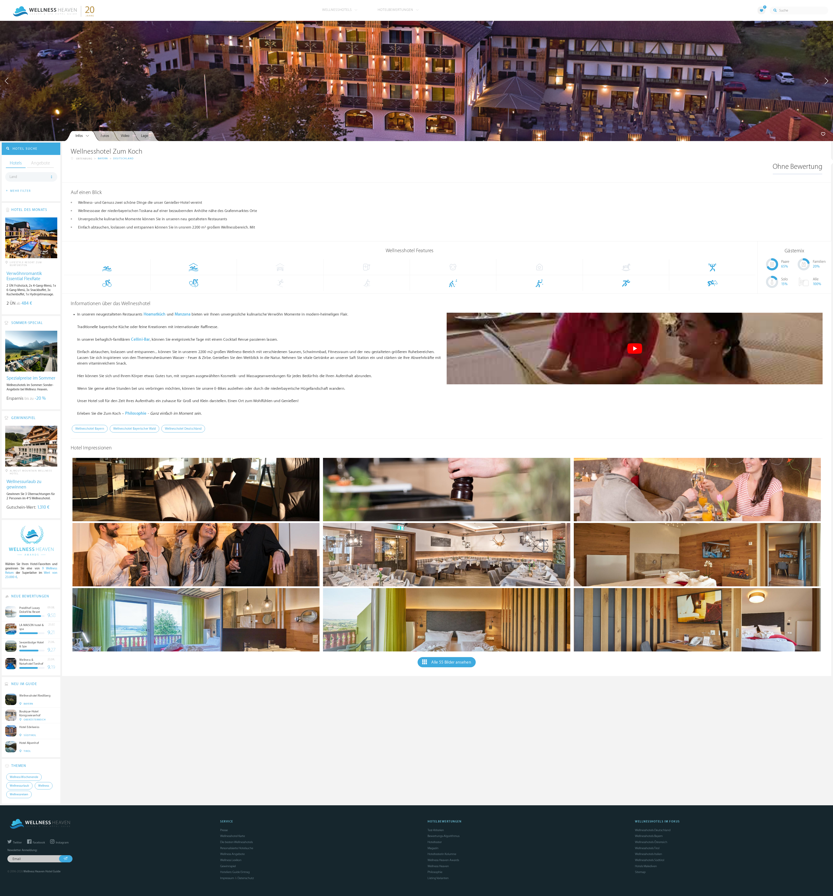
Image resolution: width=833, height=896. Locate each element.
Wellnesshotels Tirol (647, 848)
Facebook (38, 842)
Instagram (62, 842)
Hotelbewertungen (396, 10)
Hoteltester (435, 842)
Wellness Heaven (438, 866)
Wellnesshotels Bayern (649, 836)
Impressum (227, 878)
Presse (224, 830)
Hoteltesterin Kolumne (442, 854)
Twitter (17, 842)
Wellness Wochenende (24, 777)
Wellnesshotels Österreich (651, 842)
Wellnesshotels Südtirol (649, 860)
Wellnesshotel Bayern (89, 429)
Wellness (43, 785)
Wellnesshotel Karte (232, 836)
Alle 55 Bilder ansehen (451, 662)
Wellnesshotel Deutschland (183, 429)
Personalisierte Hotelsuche (236, 848)
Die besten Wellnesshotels (236, 842)
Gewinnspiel (228, 866)
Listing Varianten (438, 878)
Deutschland (123, 158)
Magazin (433, 848)
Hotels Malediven (646, 866)
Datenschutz (246, 878)
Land (13, 177)
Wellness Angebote (232, 854)
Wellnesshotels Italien (648, 854)
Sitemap (640, 872)
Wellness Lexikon (230, 860)
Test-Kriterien (436, 830)
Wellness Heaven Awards (443, 860)
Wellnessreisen (19, 794)
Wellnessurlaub (19, 785)
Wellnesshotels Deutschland (653, 830)
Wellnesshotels (337, 10)
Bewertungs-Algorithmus (443, 836)
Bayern (103, 158)
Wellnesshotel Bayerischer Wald (134, 429)
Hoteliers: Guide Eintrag (235, 872)
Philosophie (435, 872)
